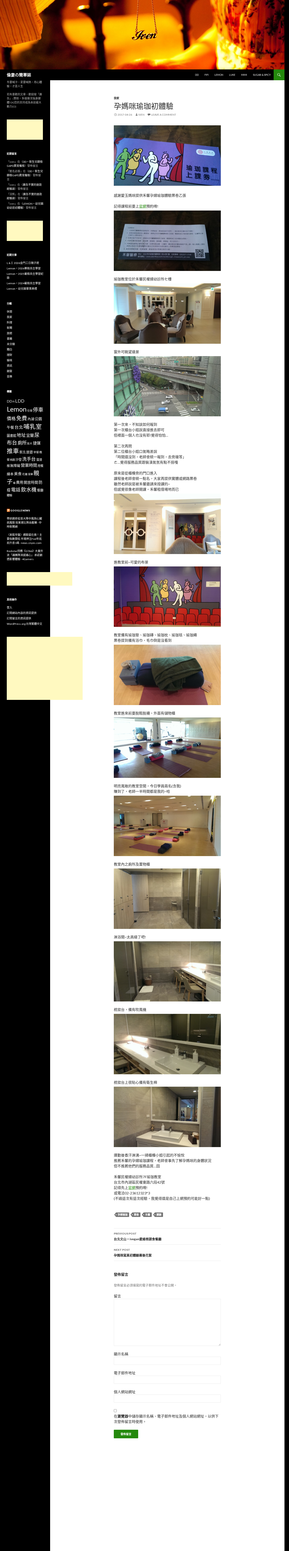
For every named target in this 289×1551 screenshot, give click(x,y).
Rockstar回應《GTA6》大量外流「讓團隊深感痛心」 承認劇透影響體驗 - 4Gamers (25, 555)
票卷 (136, 1214)
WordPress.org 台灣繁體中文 (24, 623)
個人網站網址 (124, 1392)
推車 (13, 451)
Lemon (218, 74)
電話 (16, 489)
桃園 (12, 459)
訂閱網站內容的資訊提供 (22, 613)
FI (14, 401)
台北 (18, 427)
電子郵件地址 (124, 1373)
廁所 (22, 442)
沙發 (18, 459)
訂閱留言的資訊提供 (19, 618)
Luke (232, 74)
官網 (142, 206)
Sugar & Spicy (262, 74)
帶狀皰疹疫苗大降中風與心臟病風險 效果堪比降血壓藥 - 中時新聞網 (24, 522)
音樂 (9, 376)
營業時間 (29, 465)
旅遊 (9, 333)
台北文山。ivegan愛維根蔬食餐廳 (137, 1236)
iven (141, 114)
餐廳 (40, 490)
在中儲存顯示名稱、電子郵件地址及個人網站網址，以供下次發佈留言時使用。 (166, 1419)
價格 (11, 418)
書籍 (9, 338)
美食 (18, 473)
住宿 (30, 410)
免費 (21, 418)
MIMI (244, 74)
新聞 (9, 328)
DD (197, 74)
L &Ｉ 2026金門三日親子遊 (23, 263)
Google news (20, 510)
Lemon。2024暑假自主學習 (24, 283)
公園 (38, 419)
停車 (38, 410)
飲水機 (29, 489)
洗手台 (29, 459)
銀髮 (9, 371)
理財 (9, 355)
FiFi (207, 74)
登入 (9, 607)
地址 (21, 435)
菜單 (30, 474)
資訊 (9, 365)
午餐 (10, 427)
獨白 (9, 349)
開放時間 (31, 482)
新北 (22, 452)
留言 (117, 1296)
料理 (9, 322)
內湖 (31, 419)
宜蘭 (30, 435)
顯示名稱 (121, 1354)
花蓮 (25, 474)
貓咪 (9, 360)
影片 (30, 443)
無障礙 (15, 465)
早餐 (36, 452)
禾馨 (147, 1214)
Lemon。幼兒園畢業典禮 (22, 288)
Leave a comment (163, 114)
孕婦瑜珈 (123, 1214)
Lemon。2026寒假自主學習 (24, 268)
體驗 (158, 1214)
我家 (116, 98)
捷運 (37, 443)
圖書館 (11, 436)
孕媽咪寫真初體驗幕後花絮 (133, 1252)
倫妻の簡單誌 (19, 74)
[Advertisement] (25, 129)
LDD (19, 400)
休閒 (9, 311)
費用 (19, 482)
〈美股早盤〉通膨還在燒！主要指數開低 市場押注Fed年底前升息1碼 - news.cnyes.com (24, 539)
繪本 (10, 474)
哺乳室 (32, 426)
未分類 (11, 344)
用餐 (40, 465)
